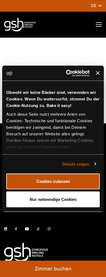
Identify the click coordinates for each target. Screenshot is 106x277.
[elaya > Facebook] (16, 228)
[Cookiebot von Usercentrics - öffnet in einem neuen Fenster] (67, 73)
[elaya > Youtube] (27, 228)
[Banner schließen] (98, 73)
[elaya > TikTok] (38, 228)
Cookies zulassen (53, 181)
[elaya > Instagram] (49, 228)
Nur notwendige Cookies (53, 199)
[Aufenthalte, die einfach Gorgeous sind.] (20, 25)
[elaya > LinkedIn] (5, 228)
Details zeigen (75, 164)
